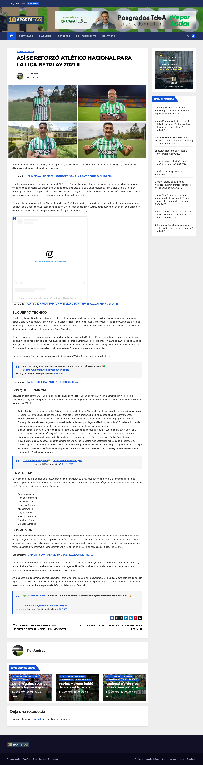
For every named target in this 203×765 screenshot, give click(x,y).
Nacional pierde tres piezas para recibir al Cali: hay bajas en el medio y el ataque (174, 140)
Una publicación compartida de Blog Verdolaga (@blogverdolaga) (47, 298)
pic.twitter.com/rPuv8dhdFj (56, 370)
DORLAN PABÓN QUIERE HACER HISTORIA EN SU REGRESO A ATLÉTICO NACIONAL (73, 304)
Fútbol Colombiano (25, 52)
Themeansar (53, 759)
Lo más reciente (86, 36)
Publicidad (139, 759)
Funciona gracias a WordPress (19, 759)
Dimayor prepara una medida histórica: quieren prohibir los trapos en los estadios (173, 185)
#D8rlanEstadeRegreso (35, 460)
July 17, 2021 (60, 609)
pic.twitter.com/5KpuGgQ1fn (67, 460)
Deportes (64, 36)
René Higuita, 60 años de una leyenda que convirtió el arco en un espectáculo (172, 110)
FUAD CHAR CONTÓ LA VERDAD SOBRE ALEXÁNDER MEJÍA (60, 555)
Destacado (26, 36)
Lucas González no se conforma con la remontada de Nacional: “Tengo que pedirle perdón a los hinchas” (173, 198)
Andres (34, 74)
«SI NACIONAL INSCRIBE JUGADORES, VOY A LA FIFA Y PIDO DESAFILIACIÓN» (69, 176)
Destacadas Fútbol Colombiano (72, 676)
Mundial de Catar (152, 759)
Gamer (165, 759)
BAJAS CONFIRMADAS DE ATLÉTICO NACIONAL (53, 382)
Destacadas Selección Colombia (26, 676)
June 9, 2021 (59, 373)
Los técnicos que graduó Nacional (172, 171)
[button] (188, 36)
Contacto (108, 36)
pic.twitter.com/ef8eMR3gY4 (52, 605)
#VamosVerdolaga (32, 370)
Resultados (191, 759)
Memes (181, 759)
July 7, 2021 (67, 464)
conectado (37, 719)
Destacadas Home (66, 680)
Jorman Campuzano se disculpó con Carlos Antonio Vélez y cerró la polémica (173, 214)
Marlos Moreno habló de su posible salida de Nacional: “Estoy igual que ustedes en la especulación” (173, 124)
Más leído (45, 36)
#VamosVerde (31, 605)
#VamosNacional (37, 596)
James (173, 759)
